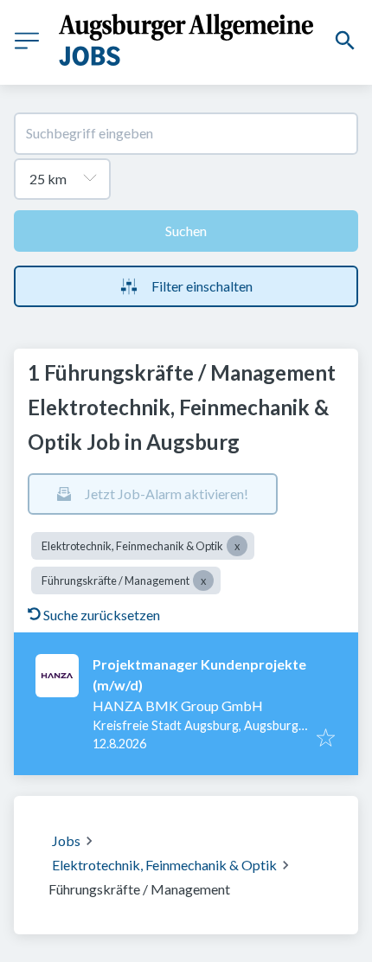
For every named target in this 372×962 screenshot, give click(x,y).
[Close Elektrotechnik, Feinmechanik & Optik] (237, 546)
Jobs (66, 840)
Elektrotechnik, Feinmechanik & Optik (164, 864)
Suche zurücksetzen (101, 614)
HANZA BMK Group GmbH (178, 705)
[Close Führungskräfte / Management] (203, 580)
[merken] (326, 739)
